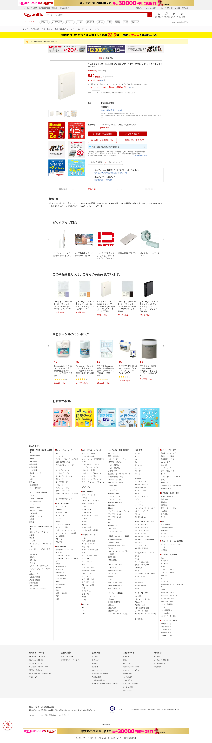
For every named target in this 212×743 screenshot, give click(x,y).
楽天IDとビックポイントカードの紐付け (105, 684)
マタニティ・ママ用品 (142, 530)
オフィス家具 (165, 613)
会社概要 (177, 8)
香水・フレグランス (115, 588)
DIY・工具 (138, 596)
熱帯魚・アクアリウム (142, 565)
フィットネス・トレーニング (170, 477)
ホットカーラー (61, 567)
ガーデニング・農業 (141, 611)
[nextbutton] (163, 238)
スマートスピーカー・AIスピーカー (67, 495)
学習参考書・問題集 (88, 570)
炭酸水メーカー (34, 574)
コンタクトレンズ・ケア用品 (117, 551)
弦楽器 (84, 521)
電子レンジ (135, 22)
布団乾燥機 (33, 467)
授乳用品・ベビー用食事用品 (144, 539)
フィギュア (138, 493)
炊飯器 (31, 535)
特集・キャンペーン (67, 656)
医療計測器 (112, 557)
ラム (136, 462)
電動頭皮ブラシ (61, 572)
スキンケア (112, 568)
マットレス (164, 561)
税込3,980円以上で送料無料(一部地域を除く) (54, 8)
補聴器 (58, 581)
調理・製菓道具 (113, 456)
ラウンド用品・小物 (167, 471)
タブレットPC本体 (88, 456)
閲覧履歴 (95, 663)
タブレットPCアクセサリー (91, 464)
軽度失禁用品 (112, 560)
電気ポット (33, 557)
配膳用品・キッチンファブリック (119, 474)
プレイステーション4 (115, 499)
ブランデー (138, 471)
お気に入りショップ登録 (131, 670)
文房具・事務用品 (59, 29)
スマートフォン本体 (88, 453)
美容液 (110, 576)
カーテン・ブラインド (168, 592)
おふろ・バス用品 (140, 533)
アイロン (32, 476)
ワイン (137, 456)
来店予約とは (139, 155)
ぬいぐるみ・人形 (140, 481)
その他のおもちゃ (140, 517)
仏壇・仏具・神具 (167, 635)
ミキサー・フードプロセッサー (39, 566)
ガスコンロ (33, 554)
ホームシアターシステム (64, 476)
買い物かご (95, 656)
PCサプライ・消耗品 (63, 524)
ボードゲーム (139, 505)
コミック (85, 538)
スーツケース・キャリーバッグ (171, 544)
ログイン (175, 22)
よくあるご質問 (151, 8)
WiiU (110, 520)
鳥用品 (137, 571)
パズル (137, 499)
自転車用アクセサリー (168, 459)
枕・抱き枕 (164, 564)
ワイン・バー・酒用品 (115, 483)
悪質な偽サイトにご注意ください (60, 715)
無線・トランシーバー (63, 491)
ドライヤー (69, 22)
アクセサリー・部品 (62, 488)
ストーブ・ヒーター (36, 498)
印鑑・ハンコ (165, 499)
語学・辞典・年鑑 (88, 579)
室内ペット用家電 (140, 585)
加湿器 (31, 519)
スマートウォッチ (167, 536)
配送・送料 (126, 656)
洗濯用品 (164, 505)
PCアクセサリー (61, 512)
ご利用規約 (157, 667)
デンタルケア (60, 569)
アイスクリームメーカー (37, 589)
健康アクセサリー (114, 611)
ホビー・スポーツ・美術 (90, 550)
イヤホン (80, 22)
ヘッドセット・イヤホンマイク (92, 473)
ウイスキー (138, 453)
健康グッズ (112, 608)
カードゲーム (139, 502)
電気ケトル (33, 560)
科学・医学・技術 (88, 582)
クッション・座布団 (167, 572)
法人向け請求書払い (98, 680)
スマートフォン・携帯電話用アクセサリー (93, 460)
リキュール (138, 465)
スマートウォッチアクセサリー (92, 479)
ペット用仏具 (139, 582)
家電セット (44, 22)
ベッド (163, 567)
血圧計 (58, 596)
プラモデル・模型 (140, 490)
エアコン (100, 22)
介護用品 (111, 554)
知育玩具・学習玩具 (141, 484)
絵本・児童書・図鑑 (88, 541)
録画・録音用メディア (63, 462)
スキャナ (59, 521)
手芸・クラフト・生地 (168, 508)
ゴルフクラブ (165, 462)
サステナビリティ (117, 738)
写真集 (84, 597)
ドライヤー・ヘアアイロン (64, 550)
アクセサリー (86, 512)
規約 (145, 155)
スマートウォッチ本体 (89, 476)
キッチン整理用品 (114, 468)
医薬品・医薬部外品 (115, 539)
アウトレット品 (166, 624)
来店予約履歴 (96, 677)
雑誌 (83, 564)
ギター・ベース (87, 509)
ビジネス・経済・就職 (89, 555)
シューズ (164, 465)
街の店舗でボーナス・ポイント (71, 660)
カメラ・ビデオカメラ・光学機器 (67, 459)
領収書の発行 (127, 673)
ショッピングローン (35, 663)
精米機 (31, 538)
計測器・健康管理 (114, 602)
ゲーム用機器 (60, 536)
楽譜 (83, 553)
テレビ (125, 22)
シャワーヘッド (61, 575)
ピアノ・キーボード (88, 495)
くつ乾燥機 (33, 470)
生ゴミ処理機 (33, 586)
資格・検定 (85, 594)
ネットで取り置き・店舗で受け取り (40, 673)
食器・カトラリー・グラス (117, 459)
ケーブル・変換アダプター (91, 467)
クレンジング (112, 574)
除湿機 (31, 522)
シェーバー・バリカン (63, 555)
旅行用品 (164, 550)
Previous (46, 49)
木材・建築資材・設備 (142, 608)
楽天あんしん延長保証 (36, 660)
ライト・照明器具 (35, 488)
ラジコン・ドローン (141, 496)
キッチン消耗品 (113, 465)
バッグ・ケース (166, 468)
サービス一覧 (91, 738)
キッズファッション (141, 525)
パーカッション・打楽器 (90, 515)
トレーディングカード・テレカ (145, 508)
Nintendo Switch (113, 493)
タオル (163, 517)
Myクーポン (96, 670)
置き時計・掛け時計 (167, 598)
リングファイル (93, 29)
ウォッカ (137, 468)
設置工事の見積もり (35, 670)
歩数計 (58, 590)
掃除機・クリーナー (36, 473)
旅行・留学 (85, 547)
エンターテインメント (89, 544)
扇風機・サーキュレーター (38, 516)
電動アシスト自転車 (167, 456)
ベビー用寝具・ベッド (142, 536)
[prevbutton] (48, 238)
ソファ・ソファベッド (168, 569)
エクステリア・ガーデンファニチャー (146, 615)
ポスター (85, 600)
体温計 (58, 599)
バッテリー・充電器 (88, 470)
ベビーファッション (141, 527)
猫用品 (137, 556)
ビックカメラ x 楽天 (30, 8)
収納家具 (164, 589)
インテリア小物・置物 (168, 616)
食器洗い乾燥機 (34, 577)
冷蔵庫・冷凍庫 (34, 455)
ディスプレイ (60, 515)
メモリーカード (61, 485)
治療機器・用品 (113, 542)
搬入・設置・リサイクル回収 (38, 667)
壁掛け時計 (164, 530)
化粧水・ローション (115, 571)
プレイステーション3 (115, 514)
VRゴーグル (86, 487)
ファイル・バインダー (77, 29)
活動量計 (59, 587)
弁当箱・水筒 (112, 471)
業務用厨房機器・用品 (115, 477)
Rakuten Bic (33, 15)
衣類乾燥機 (33, 464)
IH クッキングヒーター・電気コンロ (40, 570)
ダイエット (112, 599)
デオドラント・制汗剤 (115, 582)
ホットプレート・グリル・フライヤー (40, 550)
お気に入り (95, 660)
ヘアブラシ (59, 553)
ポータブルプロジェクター (64, 499)
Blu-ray (84, 607)
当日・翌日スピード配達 (37, 656)
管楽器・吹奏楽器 (88, 504)
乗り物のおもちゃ (140, 487)
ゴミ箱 (163, 607)
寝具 (162, 558)
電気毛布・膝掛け (35, 507)
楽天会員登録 (183, 22)
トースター (33, 541)
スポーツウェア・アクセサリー (171, 485)
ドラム (84, 506)
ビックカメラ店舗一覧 (165, 8)
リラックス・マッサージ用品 (117, 614)
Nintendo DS (112, 526)
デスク (163, 578)
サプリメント (112, 596)
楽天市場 (185, 8)
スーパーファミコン (115, 532)
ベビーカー (138, 542)
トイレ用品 (164, 514)
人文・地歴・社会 (88, 567)
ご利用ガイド (139, 8)
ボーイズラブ (86, 576)
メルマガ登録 (127, 677)
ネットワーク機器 (62, 527)
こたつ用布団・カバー (168, 610)
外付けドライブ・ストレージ (65, 530)
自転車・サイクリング (168, 453)
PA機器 (84, 498)
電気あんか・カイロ (36, 510)
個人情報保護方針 (160, 663)
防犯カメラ (138, 602)
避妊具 (110, 548)
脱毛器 (58, 564)
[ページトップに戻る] (208, 441)
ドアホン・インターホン (143, 599)
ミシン (31, 479)
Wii (109, 523)
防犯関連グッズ (166, 627)
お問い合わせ (127, 690)
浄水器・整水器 (34, 580)
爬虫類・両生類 (140, 576)
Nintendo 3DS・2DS (115, 502)
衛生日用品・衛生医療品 (116, 545)
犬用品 (137, 559)
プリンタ (59, 518)
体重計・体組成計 (62, 593)
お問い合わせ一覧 (103, 738)
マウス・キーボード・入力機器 (66, 533)
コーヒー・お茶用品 (115, 480)
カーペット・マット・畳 (169, 595)
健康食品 (111, 605)
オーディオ (59, 456)
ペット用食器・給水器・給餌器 (145, 574)
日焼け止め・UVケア (115, 585)
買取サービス (33, 677)
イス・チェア (165, 581)
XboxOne (111, 505)
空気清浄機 (90, 22)
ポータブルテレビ (62, 482)
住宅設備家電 (33, 485)
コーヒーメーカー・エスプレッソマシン (40, 545)
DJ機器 (84, 518)
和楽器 (84, 524)
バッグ (163, 547)
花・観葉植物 (139, 619)
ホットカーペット (35, 501)
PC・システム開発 (88, 585)
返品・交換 (126, 663)
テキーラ (137, 474)
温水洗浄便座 (60, 584)
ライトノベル (86, 591)
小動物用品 (138, 568)
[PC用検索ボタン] (149, 14)
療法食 (137, 588)
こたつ (31, 504)
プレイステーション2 (115, 517)
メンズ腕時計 (165, 525)
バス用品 (164, 511)
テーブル (164, 575)
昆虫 (136, 579)
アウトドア (164, 483)
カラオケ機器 (86, 527)
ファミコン (112, 529)
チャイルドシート (140, 545)
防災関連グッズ (140, 605)
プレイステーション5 (115, 496)
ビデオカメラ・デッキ (63, 473)
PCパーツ (59, 539)
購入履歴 (95, 667)
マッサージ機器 (61, 578)
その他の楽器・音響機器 (90, 530)
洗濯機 (117, 22)
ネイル (110, 579)
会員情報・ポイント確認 (100, 673)
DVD (83, 613)
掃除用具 (164, 502)
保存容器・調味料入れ (115, 462)
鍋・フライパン (113, 453)
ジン (136, 459)
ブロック (137, 514)
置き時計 (164, 533)
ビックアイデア (57, 22)
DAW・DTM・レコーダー (90, 501)
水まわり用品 (112, 485)
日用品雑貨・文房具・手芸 (40, 29)
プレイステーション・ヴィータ (118, 511)
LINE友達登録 (127, 680)
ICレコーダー (60, 479)
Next (166, 49)
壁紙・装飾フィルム (167, 601)
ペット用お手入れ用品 (142, 562)
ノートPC (59, 509)
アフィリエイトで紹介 (130, 684)
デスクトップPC (61, 506)
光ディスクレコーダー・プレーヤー (67, 466)
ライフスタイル (87, 561)
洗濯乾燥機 (33, 461)
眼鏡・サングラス (167, 488)
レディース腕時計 (167, 527)
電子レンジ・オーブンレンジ (39, 532)
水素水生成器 (33, 583)
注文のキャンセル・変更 (131, 667)
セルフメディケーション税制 (38, 715)
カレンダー (85, 558)
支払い (125, 660)
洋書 (83, 588)
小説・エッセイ (87, 573)
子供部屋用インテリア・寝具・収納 (172, 585)
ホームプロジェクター (63, 470)
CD (83, 610)
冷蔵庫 (109, 22)
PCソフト (59, 542)
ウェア (163, 474)
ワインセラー (33, 563)
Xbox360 (111, 508)
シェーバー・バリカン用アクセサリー (67, 560)
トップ (25, 29)
